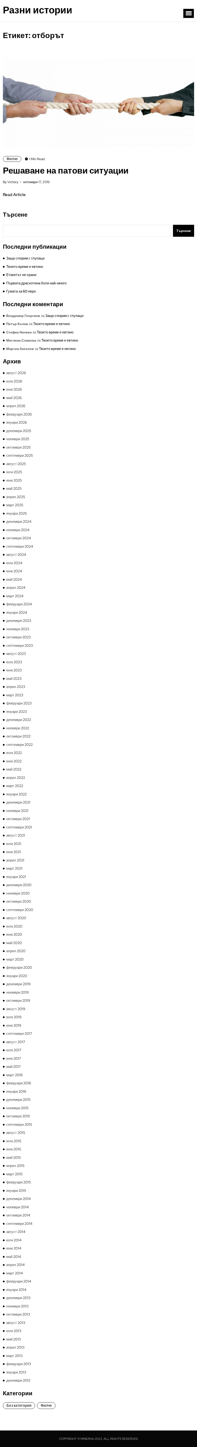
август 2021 (15, 835)
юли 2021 (13, 843)
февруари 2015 (18, 1182)
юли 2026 (14, 381)
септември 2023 (19, 645)
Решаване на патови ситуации (66, 170)
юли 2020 (14, 926)
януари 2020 (16, 976)
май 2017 (13, 1066)
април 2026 (15, 406)
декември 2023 (18, 620)
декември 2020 (18, 885)
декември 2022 (18, 719)
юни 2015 (13, 1149)
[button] (188, 13)
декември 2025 (18, 430)
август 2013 (15, 1322)
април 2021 (15, 860)
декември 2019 (18, 984)
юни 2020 (14, 934)
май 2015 (13, 1157)
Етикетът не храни (21, 274)
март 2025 (14, 505)
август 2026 (16, 373)
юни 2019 (13, 1025)
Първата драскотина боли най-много (36, 283)
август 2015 (15, 1132)
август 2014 (15, 1231)
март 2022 (14, 785)
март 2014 (14, 1273)
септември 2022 (19, 744)
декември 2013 (18, 1297)
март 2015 (14, 1174)
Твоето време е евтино (24, 266)
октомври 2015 (18, 1116)
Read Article (14, 194)
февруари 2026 (19, 414)
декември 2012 (18, 1380)
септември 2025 (19, 455)
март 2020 (15, 959)
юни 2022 (14, 761)
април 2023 (15, 686)
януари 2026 (16, 422)
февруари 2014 (18, 1281)
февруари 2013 (18, 1364)
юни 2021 (13, 852)
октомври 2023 (18, 637)
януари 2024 (16, 612)
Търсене (15, 215)
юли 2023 (14, 662)
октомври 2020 (18, 901)
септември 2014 (19, 1223)
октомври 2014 (18, 1215)
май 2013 (13, 1339)
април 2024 (15, 587)
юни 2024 (14, 571)
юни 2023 (14, 670)
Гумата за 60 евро (21, 291)
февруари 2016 (18, 1083)
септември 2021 (19, 827)
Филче (12, 158)
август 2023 (16, 653)
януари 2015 (16, 1190)
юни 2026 (14, 389)
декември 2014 (18, 1198)
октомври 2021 (18, 818)
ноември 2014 (17, 1207)
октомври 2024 (18, 538)
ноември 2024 (18, 530)
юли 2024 (14, 563)
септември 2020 (19, 909)
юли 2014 (14, 1240)
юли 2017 (13, 1050)
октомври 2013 (18, 1314)
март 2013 (14, 1355)
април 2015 (15, 1165)
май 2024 (14, 579)
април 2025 (15, 497)
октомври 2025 (18, 447)
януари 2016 (16, 1091)
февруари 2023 (19, 703)
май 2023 (14, 678)
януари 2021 (16, 876)
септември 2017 (19, 1033)
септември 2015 (19, 1124)
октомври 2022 (18, 736)
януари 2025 (16, 513)
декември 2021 (18, 802)
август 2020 (16, 918)
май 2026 (14, 397)
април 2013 (15, 1347)
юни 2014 (13, 1248)
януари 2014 (16, 1289)
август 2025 (16, 464)
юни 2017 (13, 1058)
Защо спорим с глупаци (25, 258)
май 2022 (13, 769)
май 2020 (14, 942)
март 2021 (14, 868)
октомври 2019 (18, 1000)
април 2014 (15, 1264)
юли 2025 (14, 472)
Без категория (18, 1405)
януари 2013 (16, 1372)
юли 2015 (13, 1141)
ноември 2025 (17, 439)
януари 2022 (16, 794)
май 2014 (13, 1256)
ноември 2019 (17, 992)
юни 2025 (14, 480)
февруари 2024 (19, 604)
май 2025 (14, 488)
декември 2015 (18, 1099)
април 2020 (15, 951)
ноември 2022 (17, 728)
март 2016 (14, 1075)
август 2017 (15, 1042)
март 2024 (15, 596)
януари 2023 (16, 711)
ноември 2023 (17, 629)
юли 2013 (13, 1331)
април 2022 (15, 777)
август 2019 (15, 1009)
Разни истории (37, 10)
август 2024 (16, 554)
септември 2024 (19, 546)
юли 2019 (13, 1017)
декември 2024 (18, 521)
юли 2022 (14, 752)
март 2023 (14, 695)
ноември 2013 (17, 1306)
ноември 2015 (17, 1108)
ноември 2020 (18, 893)
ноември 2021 (17, 810)
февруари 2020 (19, 967)
